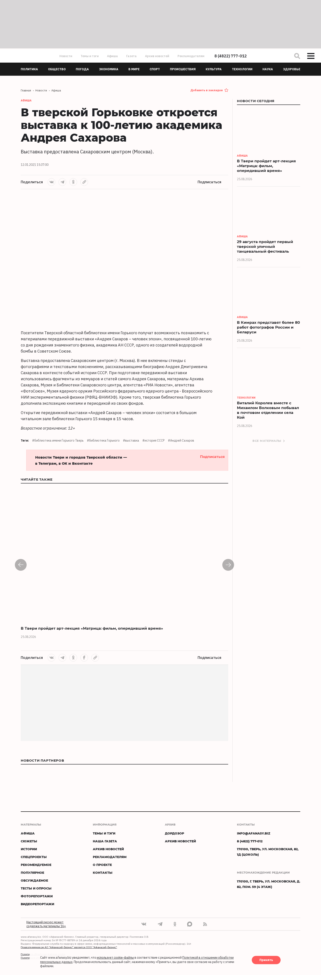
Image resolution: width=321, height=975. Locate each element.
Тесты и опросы (36, 888)
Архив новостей (157, 56)
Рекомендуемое (36, 865)
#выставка (131, 440)
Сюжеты (29, 841)
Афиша (112, 56)
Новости (65, 56)
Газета (131, 56)
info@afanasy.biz (253, 833)
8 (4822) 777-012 (230, 55)
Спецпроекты (34, 857)
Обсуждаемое (34, 880)
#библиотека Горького (103, 440)
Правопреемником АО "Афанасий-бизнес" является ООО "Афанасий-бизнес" (69, 947)
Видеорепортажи (37, 904)
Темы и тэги (90, 56)
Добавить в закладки (206, 90)
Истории (29, 849)
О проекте (102, 865)
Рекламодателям (191, 56)
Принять (266, 960)
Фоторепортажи (37, 896)
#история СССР (153, 440)
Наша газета (105, 841)
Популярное (32, 872)
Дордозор (174, 833)
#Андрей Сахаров (181, 440)
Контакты (102, 872)
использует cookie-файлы (115, 958)
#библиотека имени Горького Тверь (58, 440)
